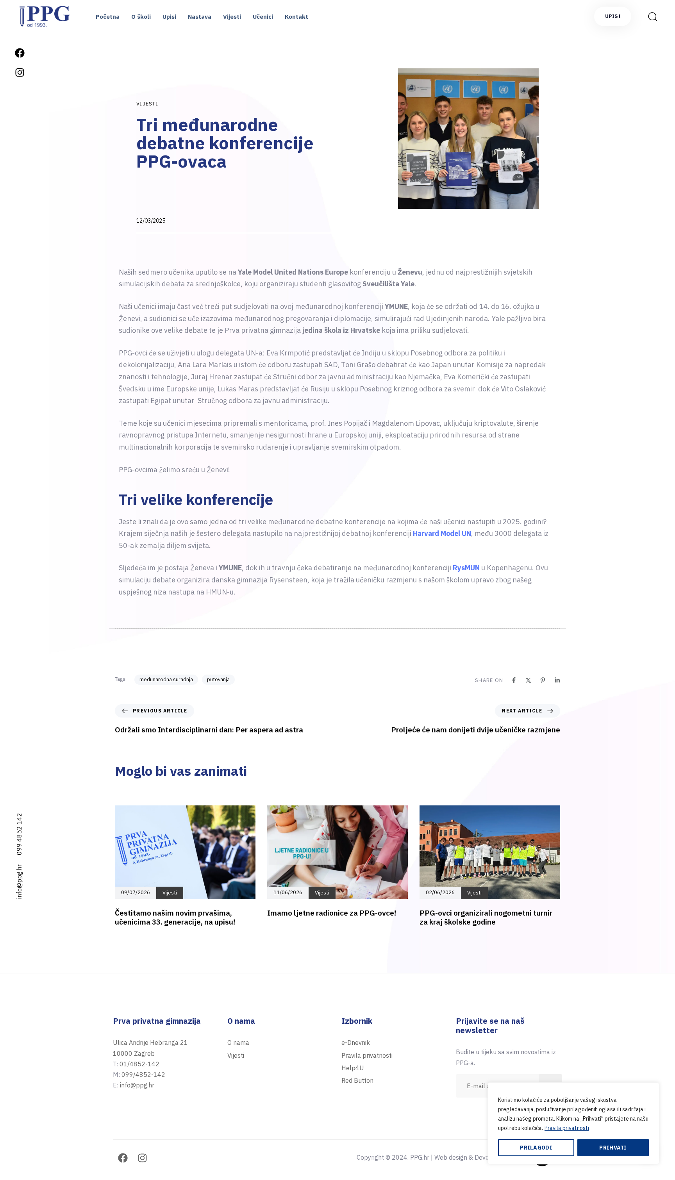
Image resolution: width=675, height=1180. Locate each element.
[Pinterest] (543, 680)
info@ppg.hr (19, 881)
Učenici (263, 16)
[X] (528, 680)
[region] (573, 1123)
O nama (238, 1042)
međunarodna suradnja (166, 679)
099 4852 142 (19, 834)
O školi (141, 16)
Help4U (352, 1068)
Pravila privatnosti (567, 1128)
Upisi (169, 16)
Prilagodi (536, 1147)
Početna (108, 16)
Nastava (199, 16)
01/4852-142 (139, 1064)
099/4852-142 (143, 1074)
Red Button (357, 1080)
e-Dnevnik (355, 1042)
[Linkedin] (557, 680)
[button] (650, 16)
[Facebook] (19, 52)
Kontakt (296, 16)
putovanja (218, 679)
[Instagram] (19, 72)
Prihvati (613, 1147)
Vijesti (232, 16)
